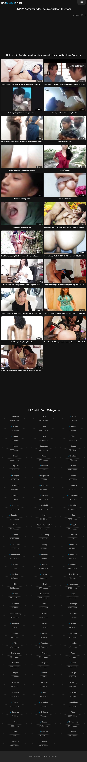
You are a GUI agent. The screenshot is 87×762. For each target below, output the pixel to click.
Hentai (44, 574)
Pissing (73, 653)
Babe (15, 446)
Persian (44, 653)
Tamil (73, 712)
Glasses (44, 554)
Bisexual (44, 466)
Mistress (73, 613)
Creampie (15, 505)
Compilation (73, 495)
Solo (44, 692)
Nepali (44, 623)
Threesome (73, 722)
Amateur (15, 416)
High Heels (73, 574)
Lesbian (15, 604)
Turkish (15, 732)
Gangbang (15, 554)
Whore (44, 741)
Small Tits (44, 682)
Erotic (15, 535)
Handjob (73, 564)
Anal (44, 416)
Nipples (73, 623)
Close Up (15, 495)
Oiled (44, 633)
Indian (15, 594)
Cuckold (44, 505)
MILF (44, 604)
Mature (44, 613)
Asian (15, 426)
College (44, 495)
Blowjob (15, 475)
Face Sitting (44, 535)
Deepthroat (15, 515)
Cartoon (15, 485)
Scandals (15, 682)
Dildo (15, 525)
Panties (73, 643)
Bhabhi (15, 456)
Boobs (73, 475)
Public (73, 663)
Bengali (73, 446)
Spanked (73, 692)
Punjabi (15, 673)
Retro (44, 673)
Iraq (73, 594)
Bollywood (44, 475)
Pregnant (44, 663)
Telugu (44, 722)
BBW (44, 436)
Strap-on (15, 712)
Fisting (44, 544)
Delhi (44, 515)
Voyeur (73, 732)
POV (15, 643)
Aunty (15, 436)
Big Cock (73, 456)
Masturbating (15, 613)
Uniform (44, 732)
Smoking (73, 682)
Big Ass (44, 456)
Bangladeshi (44, 446)
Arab (74, 416)
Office (15, 633)
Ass (44, 426)
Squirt (15, 702)
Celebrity (73, 485)
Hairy (44, 564)
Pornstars (16, 663)
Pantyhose (15, 653)
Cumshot (73, 505)
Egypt (73, 525)
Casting (44, 485)
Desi (73, 515)
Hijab (15, 584)
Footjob (73, 544)
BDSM (73, 436)
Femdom (73, 535)
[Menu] (81, 2)
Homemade (73, 584)
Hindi (44, 584)
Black (73, 466)
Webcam (15, 741)
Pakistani (44, 643)
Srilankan (44, 702)
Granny (15, 564)
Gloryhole (73, 554)
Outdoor (73, 633)
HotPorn (11, 3)
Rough (73, 673)
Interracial (44, 594)
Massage (73, 604)
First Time (15, 544)
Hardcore (15, 574)
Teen (15, 722)
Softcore (15, 692)
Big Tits (16, 466)
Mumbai (15, 623)
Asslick (73, 426)
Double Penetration (44, 525)
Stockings (73, 702)
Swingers (44, 712)
